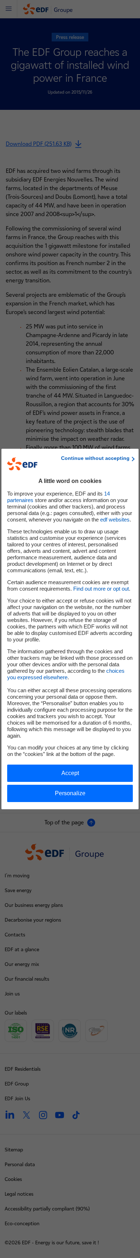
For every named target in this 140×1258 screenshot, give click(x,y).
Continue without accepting (95, 458)
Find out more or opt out (101, 589)
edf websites (115, 519)
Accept (70, 773)
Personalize (70, 793)
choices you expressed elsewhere (66, 674)
